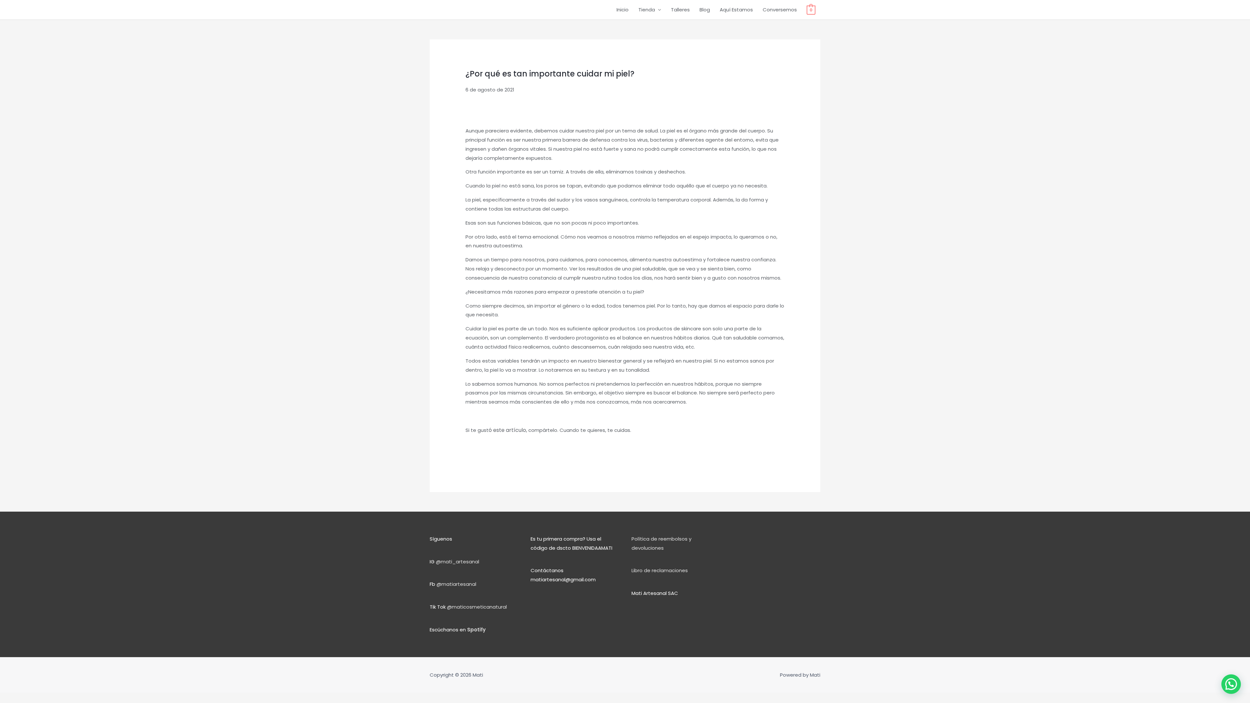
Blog (705, 9)
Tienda (646, 9)
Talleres (680, 9)
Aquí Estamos (736, 9)
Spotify (476, 629)
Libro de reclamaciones (660, 570)
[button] (1231, 684)
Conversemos (780, 9)
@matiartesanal (456, 584)
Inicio (623, 9)
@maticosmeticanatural (477, 606)
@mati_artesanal (457, 561)
